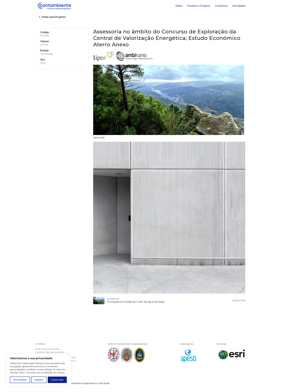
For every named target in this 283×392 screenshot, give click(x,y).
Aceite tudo (57, 379)
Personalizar (20, 379)
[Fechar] (68, 355)
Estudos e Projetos (198, 5)
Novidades (238, 5)
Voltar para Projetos (53, 17)
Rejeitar (39, 379)
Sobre (178, 5)
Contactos (221, 5)
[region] (38, 369)
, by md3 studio (102, 383)
